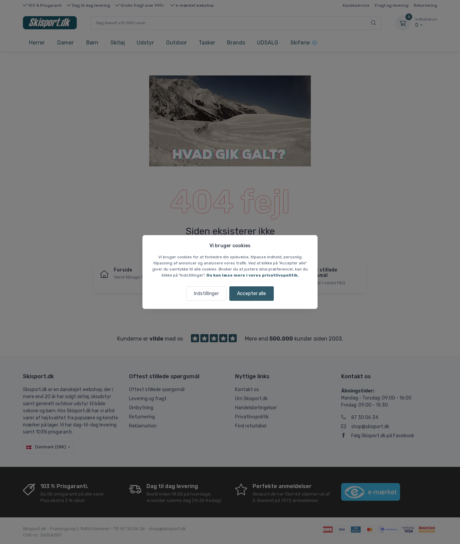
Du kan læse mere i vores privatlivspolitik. (252, 275)
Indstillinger (206, 293)
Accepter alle (251, 293)
